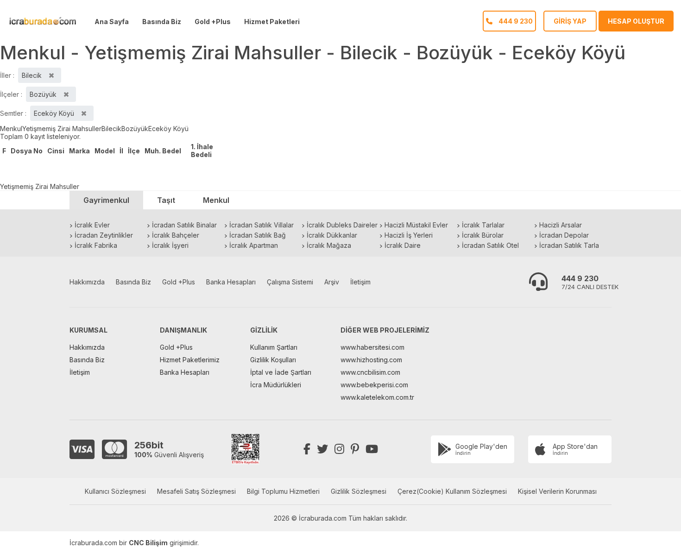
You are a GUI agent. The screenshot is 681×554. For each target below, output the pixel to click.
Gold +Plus (213, 21)
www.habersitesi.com (372, 347)
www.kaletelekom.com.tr (377, 397)
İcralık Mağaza (329, 245)
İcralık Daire (403, 245)
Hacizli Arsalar (560, 225)
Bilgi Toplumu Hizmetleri (283, 491)
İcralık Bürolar (483, 235)
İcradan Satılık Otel (490, 245)
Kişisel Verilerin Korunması (557, 491)
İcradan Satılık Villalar (261, 225)
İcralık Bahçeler (175, 235)
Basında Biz (161, 21)
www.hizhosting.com (371, 360)
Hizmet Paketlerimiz (190, 360)
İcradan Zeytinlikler (104, 235)
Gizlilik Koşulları (273, 360)
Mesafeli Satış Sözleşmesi (196, 491)
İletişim (360, 282)
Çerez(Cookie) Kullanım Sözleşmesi (452, 491)
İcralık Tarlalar (483, 225)
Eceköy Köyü (168, 128)
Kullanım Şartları (273, 347)
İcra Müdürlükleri (275, 385)
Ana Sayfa (112, 21)
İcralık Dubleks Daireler (342, 225)
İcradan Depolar (564, 235)
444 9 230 (580, 278)
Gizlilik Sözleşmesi (358, 491)
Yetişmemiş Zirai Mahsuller (61, 128)
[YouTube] (372, 449)
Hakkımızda (87, 282)
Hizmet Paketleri (272, 21)
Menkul (11, 128)
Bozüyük (134, 128)
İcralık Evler (92, 225)
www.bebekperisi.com (374, 385)
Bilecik (111, 128)
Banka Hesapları (231, 282)
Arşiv (331, 282)
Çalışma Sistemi (290, 282)
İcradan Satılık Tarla (569, 245)
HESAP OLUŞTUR (636, 21)
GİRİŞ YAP (570, 21)
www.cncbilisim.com (370, 372)
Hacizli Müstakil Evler (416, 225)
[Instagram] (339, 449)
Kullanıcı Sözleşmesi (115, 491)
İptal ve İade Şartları (280, 372)
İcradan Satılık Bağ (257, 235)
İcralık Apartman (253, 245)
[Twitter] (322, 449)
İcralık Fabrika (96, 245)
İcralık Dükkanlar (332, 235)
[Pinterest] (355, 449)
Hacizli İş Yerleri (409, 235)
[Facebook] (306, 449)
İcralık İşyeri (170, 245)
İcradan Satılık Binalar (184, 225)
